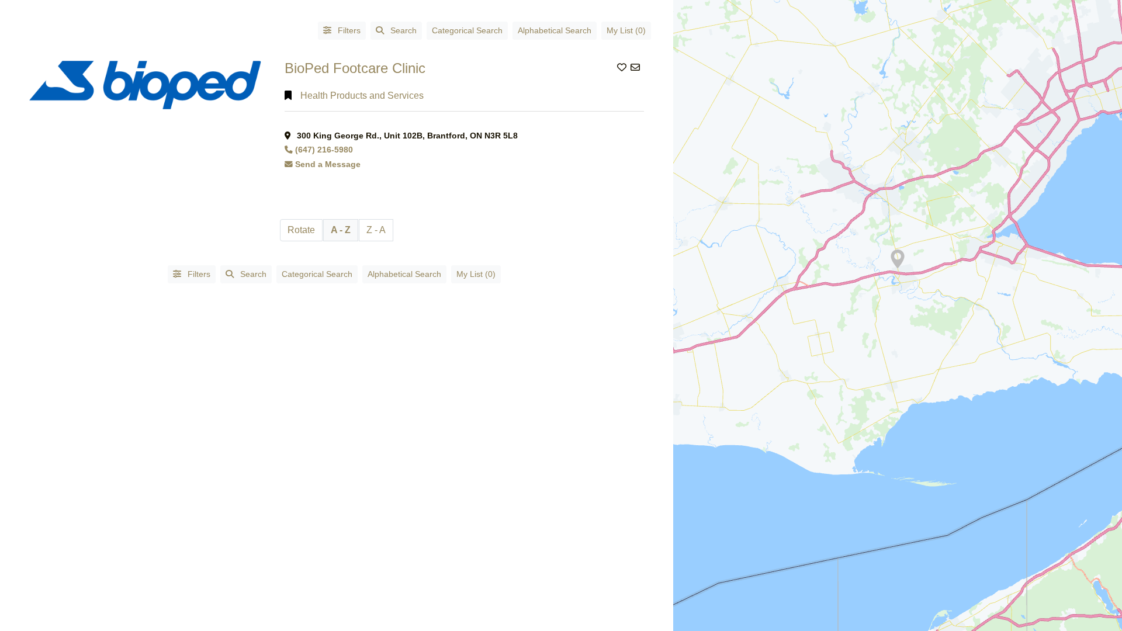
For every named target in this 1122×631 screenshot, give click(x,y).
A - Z (341, 230)
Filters (348, 30)
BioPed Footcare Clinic (355, 68)
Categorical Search (467, 30)
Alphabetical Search (554, 30)
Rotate (301, 230)
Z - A (376, 230)
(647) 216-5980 (324, 149)
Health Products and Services (362, 95)
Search (403, 30)
